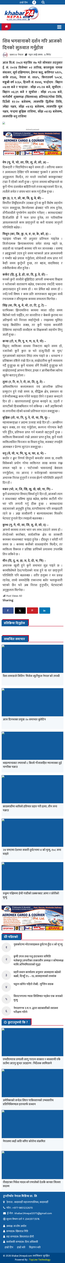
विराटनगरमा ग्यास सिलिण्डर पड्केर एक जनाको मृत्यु (38, 998)
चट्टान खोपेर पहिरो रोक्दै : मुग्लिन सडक (33, 984)
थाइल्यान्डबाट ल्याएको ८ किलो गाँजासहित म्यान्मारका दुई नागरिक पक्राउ (32, 765)
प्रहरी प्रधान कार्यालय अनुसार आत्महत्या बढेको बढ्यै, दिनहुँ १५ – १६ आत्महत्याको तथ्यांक (37, 974)
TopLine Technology (39, 1260)
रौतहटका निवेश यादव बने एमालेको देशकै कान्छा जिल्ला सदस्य (32, 1184)
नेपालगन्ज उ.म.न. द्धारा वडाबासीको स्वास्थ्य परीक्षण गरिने (36, 1010)
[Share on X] (20, 610)
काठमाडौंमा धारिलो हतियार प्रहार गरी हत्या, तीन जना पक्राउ (30, 808)
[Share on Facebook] (8, 610)
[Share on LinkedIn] (44, 610)
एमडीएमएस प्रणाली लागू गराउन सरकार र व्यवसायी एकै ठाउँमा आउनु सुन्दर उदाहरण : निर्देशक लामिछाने (31, 1061)
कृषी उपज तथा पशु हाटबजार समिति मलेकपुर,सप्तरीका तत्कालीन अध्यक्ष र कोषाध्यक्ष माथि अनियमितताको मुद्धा (38, 960)
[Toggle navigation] (59, 27)
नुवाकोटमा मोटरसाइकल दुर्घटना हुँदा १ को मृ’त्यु (38, 944)
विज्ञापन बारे (35, 1247)
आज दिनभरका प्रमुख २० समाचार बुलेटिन (24, 719)
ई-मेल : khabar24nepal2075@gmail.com (29, 1213)
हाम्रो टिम (24, 2)
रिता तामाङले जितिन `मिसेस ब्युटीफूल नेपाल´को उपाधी (31, 676)
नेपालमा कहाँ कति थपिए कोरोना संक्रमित (24, 1141)
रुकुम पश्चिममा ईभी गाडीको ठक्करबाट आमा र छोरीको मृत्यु (31, 895)
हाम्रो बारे (21, 1247)
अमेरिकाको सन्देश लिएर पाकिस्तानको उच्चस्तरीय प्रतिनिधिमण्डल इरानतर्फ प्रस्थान (28, 1102)
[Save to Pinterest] (32, 610)
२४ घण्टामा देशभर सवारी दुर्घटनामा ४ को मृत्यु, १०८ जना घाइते (32, 852)
